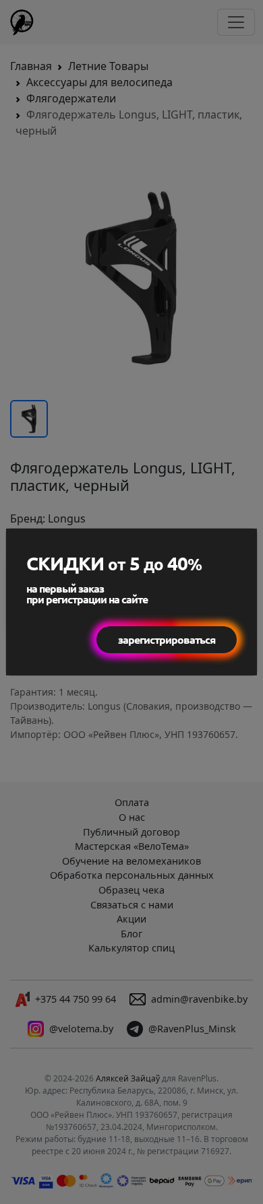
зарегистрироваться (166, 639)
